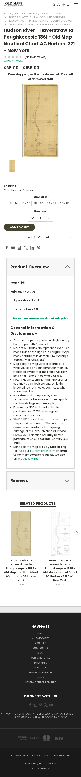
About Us (40, 643)
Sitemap (40, 677)
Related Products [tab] (38, 503)
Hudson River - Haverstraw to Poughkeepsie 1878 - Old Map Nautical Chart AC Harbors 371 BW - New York (60, 570)
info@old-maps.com (54, 717)
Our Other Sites (40, 657)
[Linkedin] (32, 248)
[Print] (19, 248)
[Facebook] (6, 248)
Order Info (40, 667)
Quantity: (40, 211)
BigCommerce (47, 763)
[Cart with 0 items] (68, 4)
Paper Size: (41, 197)
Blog (40, 653)
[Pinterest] (38, 248)
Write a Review (13, 61)
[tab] (40, 267)
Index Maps (40, 662)
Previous (4, 532)
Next (76, 532)
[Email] (13, 248)
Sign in (33, 672)
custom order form (42, 451)
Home (40, 633)
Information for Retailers (40, 682)
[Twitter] (26, 248)
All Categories (40, 638)
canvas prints (29, 459)
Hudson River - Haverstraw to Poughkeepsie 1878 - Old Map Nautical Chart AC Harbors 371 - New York (21, 570)
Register (47, 672)
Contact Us (40, 648)
